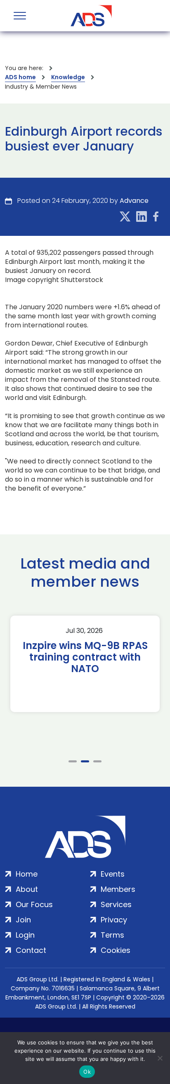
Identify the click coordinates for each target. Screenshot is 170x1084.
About (27, 889)
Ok (87, 1071)
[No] (160, 1058)
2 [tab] (85, 761)
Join (23, 920)
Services (116, 904)
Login (25, 935)
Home (27, 874)
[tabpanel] (85, 664)
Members (118, 889)
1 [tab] (72, 761)
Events (113, 874)
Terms (112, 935)
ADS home (20, 77)
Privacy (114, 920)
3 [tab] (97, 761)
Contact (31, 950)
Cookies (115, 950)
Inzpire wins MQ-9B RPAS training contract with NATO (85, 657)
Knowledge (68, 77)
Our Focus (34, 904)
